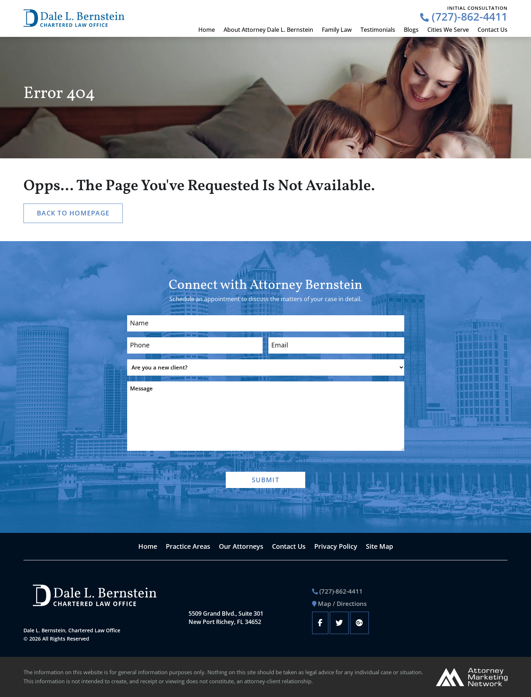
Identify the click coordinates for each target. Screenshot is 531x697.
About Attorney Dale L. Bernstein (268, 30)
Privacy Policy (335, 546)
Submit (265, 479)
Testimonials (378, 30)
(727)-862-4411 (468, 16)
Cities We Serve (448, 30)
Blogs (411, 30)
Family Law (337, 30)
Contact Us (493, 30)
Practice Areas (188, 546)
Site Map (379, 546)
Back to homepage (73, 213)
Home (206, 30)
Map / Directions (342, 603)
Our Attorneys (241, 546)
